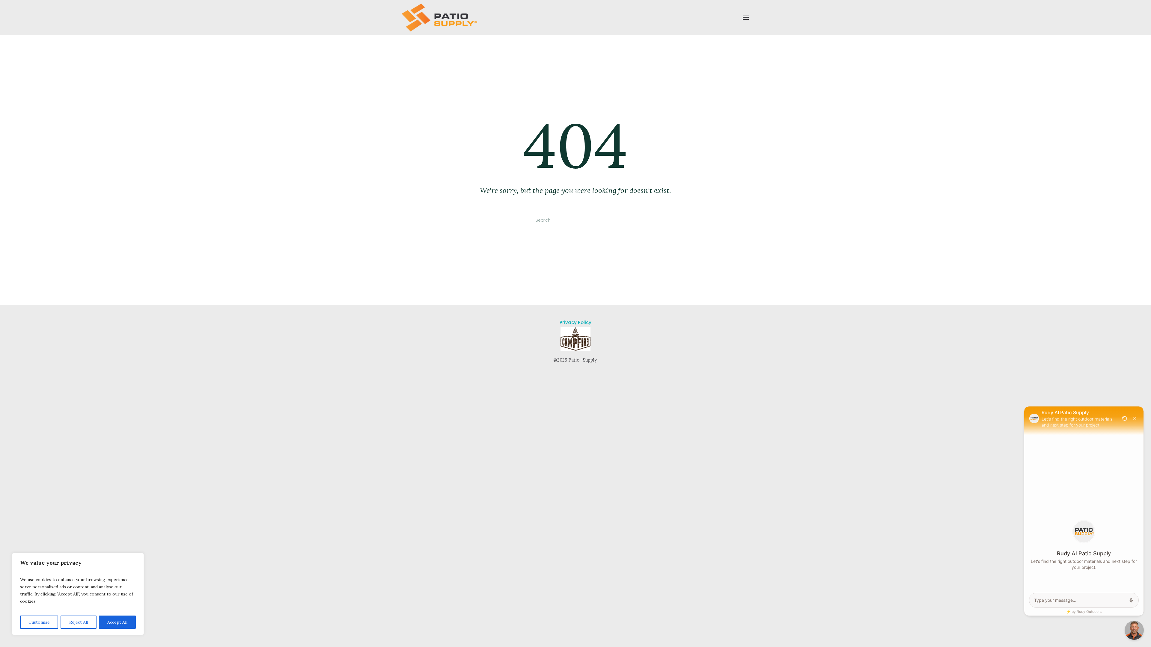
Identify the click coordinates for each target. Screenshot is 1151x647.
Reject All (78, 622)
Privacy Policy (575, 322)
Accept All (117, 622)
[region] (78, 594)
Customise (39, 622)
